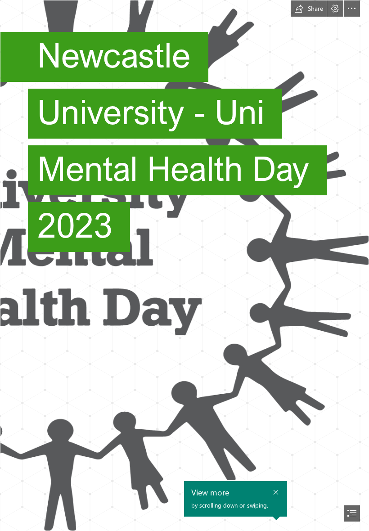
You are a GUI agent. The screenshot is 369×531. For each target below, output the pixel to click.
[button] (309, 8)
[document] (184, 265)
